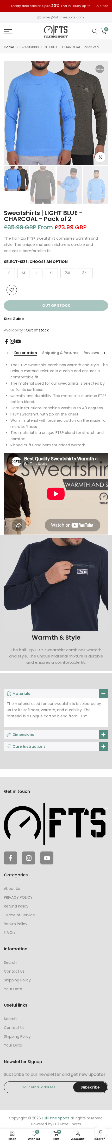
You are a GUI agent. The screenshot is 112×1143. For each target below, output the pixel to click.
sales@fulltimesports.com (63, 18)
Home (9, 48)
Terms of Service (19, 916)
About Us (12, 889)
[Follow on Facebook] (6, 342)
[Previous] (8, 354)
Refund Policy (16, 907)
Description (25, 354)
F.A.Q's (9, 933)
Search (10, 963)
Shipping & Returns (60, 354)
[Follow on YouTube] (18, 342)
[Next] (104, 354)
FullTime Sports (67, 1125)
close (103, 6)
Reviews (91, 354)
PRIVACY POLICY (18, 898)
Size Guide (14, 320)
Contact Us (14, 972)
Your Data (13, 990)
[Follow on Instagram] (12, 342)
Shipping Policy (17, 981)
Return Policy (15, 924)
